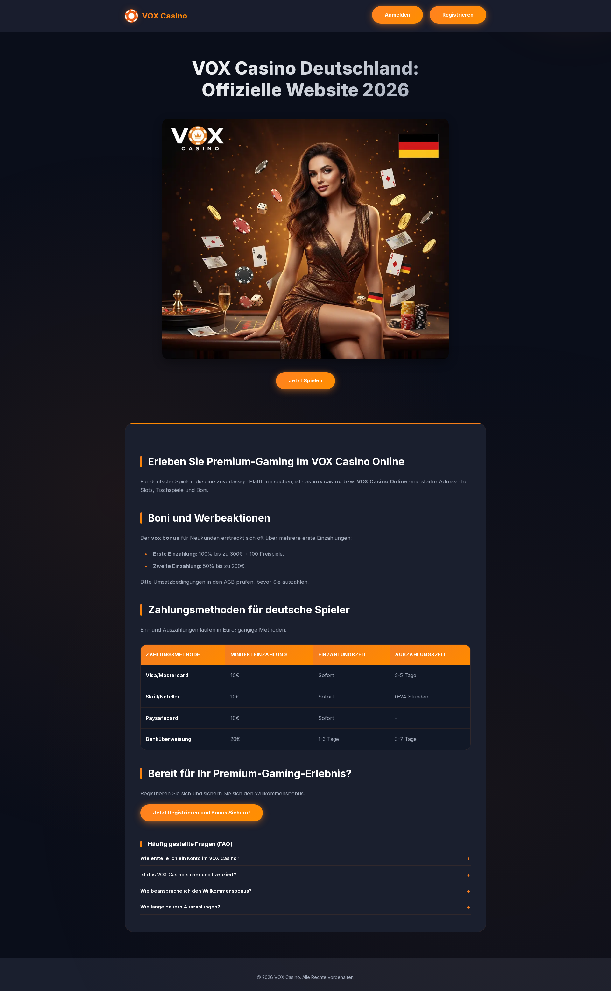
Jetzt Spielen (305, 380)
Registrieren (458, 14)
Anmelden (397, 14)
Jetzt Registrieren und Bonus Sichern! (201, 812)
